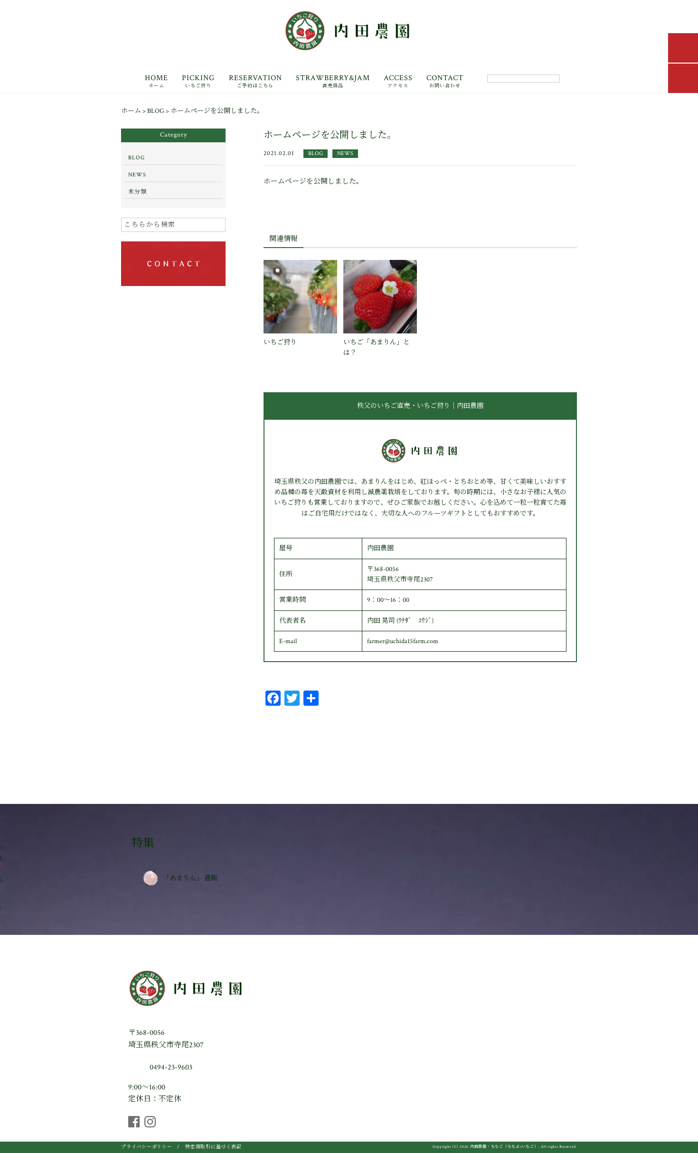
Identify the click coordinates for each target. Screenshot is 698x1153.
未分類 (137, 191)
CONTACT (444, 81)
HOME (156, 81)
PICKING (198, 81)
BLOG (315, 153)
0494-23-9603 (170, 1067)
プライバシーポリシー (146, 1147)
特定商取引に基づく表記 (213, 1147)
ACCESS (398, 81)
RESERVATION (255, 81)
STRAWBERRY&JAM (333, 81)
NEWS (345, 153)
